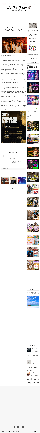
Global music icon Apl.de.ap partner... (5, 187)
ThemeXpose (10, 431)
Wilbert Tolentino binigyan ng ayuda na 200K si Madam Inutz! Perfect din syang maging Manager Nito (32, 375)
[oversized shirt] (33, 131)
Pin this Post (14, 158)
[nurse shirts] (33, 269)
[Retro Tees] (33, 156)
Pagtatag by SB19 (15, 161)
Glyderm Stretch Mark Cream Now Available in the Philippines (35, 362)
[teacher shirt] (33, 244)
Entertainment (7, 161)
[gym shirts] (33, 219)
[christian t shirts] (33, 194)
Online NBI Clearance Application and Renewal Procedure (34, 350)
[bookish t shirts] (33, 181)
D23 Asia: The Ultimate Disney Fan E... (21, 187)
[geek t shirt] (33, 104)
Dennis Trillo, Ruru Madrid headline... (12, 187)
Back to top (35, 431)
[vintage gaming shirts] (33, 257)
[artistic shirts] (33, 79)
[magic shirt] (33, 92)
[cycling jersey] (33, 143)
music (11, 161)
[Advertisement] (33, 279)
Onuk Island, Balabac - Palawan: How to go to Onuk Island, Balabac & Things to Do (33, 293)
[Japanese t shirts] (33, 206)
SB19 (19, 161)
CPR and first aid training (31, 118)
